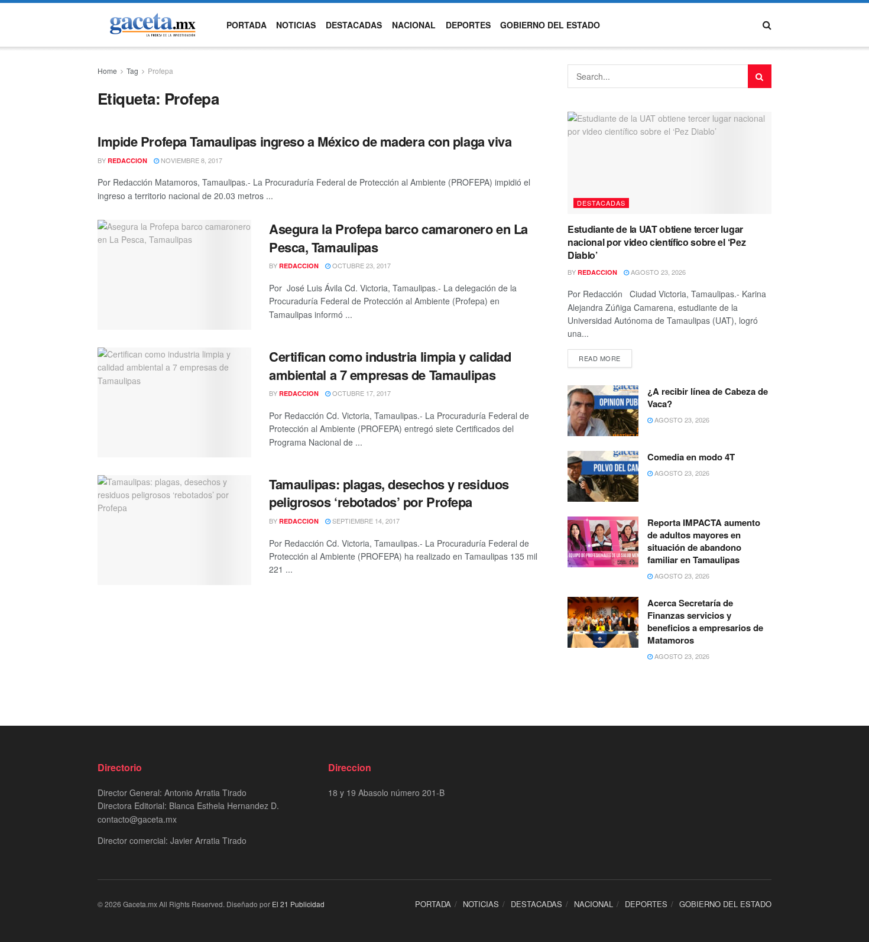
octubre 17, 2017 (360, 393)
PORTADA (246, 25)
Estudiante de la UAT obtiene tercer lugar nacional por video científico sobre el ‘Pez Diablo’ (656, 242)
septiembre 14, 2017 (365, 520)
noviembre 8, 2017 (190, 160)
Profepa (160, 71)
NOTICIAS (296, 25)
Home (107, 71)
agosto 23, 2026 (657, 272)
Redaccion (127, 160)
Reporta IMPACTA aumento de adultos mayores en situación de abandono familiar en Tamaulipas (703, 541)
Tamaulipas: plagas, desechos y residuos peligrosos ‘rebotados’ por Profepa (389, 493)
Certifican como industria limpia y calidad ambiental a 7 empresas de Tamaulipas (390, 365)
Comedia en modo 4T (691, 456)
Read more (600, 358)
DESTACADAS (354, 25)
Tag (132, 71)
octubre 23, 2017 (360, 265)
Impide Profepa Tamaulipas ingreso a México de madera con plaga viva (305, 141)
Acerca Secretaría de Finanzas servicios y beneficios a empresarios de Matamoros (705, 621)
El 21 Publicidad (298, 904)
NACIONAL (414, 25)
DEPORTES (468, 25)
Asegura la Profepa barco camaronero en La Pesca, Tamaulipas (398, 237)
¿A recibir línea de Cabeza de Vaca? (707, 397)
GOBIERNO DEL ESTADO (550, 25)
